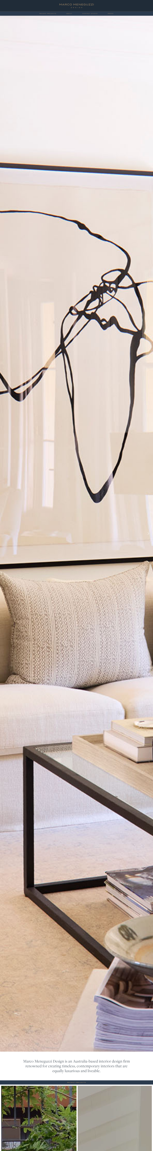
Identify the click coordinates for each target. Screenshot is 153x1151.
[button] (148, 534)
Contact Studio (90, 13)
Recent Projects (47, 13)
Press (111, 13)
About (69, 13)
